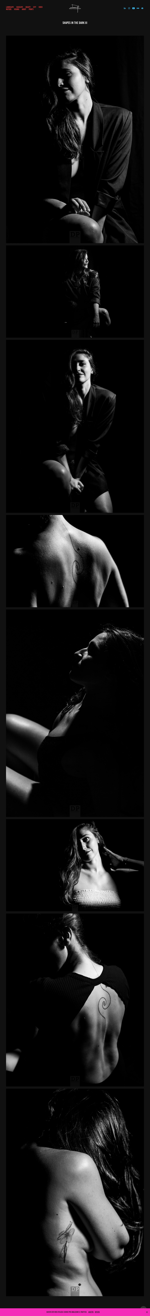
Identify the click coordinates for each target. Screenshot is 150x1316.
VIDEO (40, 7)
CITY (34, 7)
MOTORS (8, 9)
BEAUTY (28, 7)
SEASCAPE (19, 7)
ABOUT (24, 9)
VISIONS (16, 9)
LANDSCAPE (10, 7)
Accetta (90, 1312)
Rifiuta (97, 1312)
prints (31, 9)
